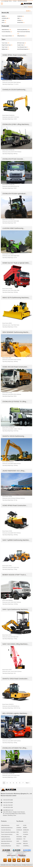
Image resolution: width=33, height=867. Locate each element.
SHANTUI (25, 832)
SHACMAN (19, 836)
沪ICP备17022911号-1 (27, 865)
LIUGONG (18, 843)
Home (10, 1)
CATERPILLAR (26, 845)
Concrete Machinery (6, 830)
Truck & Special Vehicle (6, 834)
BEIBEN (25, 827)
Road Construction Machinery (8, 832)
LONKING (18, 827)
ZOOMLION (26, 830)
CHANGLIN (19, 830)
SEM (17, 832)
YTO (24, 839)
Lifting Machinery (5, 825)
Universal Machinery (6, 845)
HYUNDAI (25, 834)
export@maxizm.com (8, 810)
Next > (27, 782)
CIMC (17, 841)
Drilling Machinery (5, 836)
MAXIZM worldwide (22, 1)
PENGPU (25, 841)
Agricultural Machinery (6, 841)
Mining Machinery (5, 843)
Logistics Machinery (6, 839)
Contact (15, 1)
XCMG (24, 825)
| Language (5, 1)
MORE (28, 11)
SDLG (17, 845)
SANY (17, 825)
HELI (17, 834)
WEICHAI (25, 843)
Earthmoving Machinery (6, 827)
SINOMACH (19, 839)
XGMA (24, 836)
